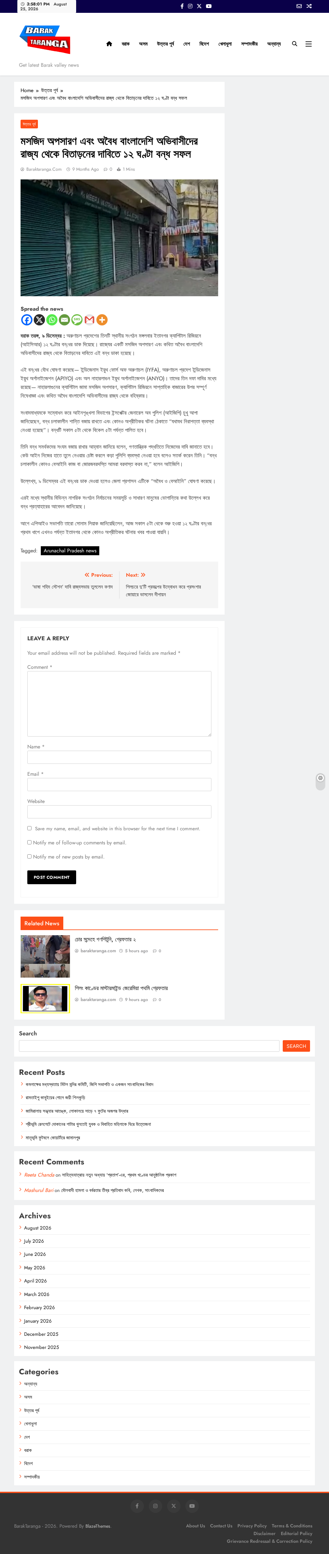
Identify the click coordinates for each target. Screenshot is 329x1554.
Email (35, 774)
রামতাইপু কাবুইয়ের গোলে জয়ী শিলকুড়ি (55, 1097)
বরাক (125, 43)
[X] (39, 319)
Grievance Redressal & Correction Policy (269, 1541)
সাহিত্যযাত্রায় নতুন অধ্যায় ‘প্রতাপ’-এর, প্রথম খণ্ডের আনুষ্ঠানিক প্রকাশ (119, 1174)
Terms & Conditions (292, 1526)
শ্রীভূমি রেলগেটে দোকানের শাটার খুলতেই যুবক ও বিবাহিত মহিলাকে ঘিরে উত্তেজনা (88, 1124)
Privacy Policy (252, 1526)
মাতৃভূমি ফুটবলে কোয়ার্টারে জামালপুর (53, 1137)
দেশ (186, 43)
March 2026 (36, 1294)
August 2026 (37, 1227)
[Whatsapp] (52, 319)
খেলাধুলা (225, 43)
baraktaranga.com (44, 169)
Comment (39, 667)
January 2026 (38, 1321)
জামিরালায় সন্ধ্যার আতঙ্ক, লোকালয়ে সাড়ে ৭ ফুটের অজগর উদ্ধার (77, 1111)
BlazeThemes (97, 1526)
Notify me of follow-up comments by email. (80, 842)
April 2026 (35, 1280)
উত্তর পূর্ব (165, 43)
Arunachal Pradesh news (70, 550)
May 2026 (34, 1267)
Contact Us (221, 1526)
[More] (102, 319)
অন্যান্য (274, 43)
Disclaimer (264, 1533)
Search (28, 1033)
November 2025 (41, 1347)
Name (36, 746)
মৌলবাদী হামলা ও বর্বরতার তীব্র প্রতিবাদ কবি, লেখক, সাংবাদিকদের (112, 1190)
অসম (143, 43)
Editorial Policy (296, 1533)
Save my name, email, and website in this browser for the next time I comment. (117, 828)
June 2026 (35, 1254)
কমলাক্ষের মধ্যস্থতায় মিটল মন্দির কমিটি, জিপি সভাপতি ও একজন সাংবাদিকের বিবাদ (89, 1084)
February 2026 (39, 1307)
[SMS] (77, 319)
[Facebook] (26, 319)
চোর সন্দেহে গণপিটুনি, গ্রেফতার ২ (105, 939)
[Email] (64, 319)
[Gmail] (89, 319)
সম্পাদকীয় (249, 43)
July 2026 (34, 1241)
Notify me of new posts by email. (69, 856)
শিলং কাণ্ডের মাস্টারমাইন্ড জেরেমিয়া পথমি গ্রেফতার (121, 988)
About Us (195, 1526)
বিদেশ (204, 43)
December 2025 (41, 1334)
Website (36, 801)
